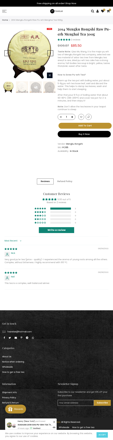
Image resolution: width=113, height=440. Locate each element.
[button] (64, 39)
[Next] (50, 53)
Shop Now (70, 3)
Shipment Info (9, 392)
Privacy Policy (9, 397)
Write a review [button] (57, 230)
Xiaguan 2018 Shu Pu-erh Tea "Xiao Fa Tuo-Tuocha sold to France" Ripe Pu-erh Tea (35, 424)
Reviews (45, 181)
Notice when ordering (13, 361)
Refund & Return (10, 402)
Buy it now (84, 134)
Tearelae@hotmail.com (19, 331)
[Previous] (7, 53)
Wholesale (7, 366)
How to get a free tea (13, 372)
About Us (6, 356)
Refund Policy (64, 181)
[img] (11, 248)
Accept (102, 435)
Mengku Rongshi (74, 144)
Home (5, 20)
